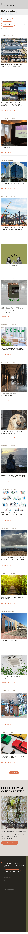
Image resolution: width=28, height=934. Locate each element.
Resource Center (8, 901)
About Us (6, 907)
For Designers (7, 886)
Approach (6, 881)
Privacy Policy (16, 918)
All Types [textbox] (5, 19)
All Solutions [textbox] (6, 24)
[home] (8, 4)
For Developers (8, 884)
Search (6, 898)
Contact (6, 904)
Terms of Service (7, 918)
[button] (25, 4)
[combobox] (7, 19)
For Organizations (9, 889)
